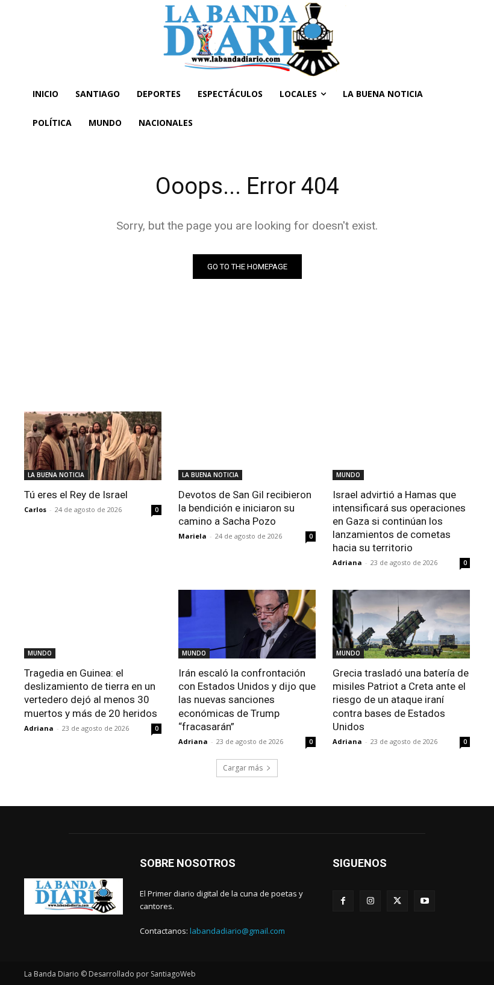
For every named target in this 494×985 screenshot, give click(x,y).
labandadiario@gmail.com (237, 930)
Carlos (35, 509)
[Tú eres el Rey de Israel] (92, 445)
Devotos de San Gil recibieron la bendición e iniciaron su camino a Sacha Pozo (244, 508)
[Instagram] (370, 901)
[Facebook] (343, 901)
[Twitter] (397, 901)
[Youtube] (424, 901)
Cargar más (243, 768)
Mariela (192, 535)
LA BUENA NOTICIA (56, 475)
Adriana (347, 562)
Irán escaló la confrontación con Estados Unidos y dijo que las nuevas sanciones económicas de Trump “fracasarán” (247, 699)
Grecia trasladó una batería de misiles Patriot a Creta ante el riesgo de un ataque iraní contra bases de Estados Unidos (401, 699)
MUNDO (348, 475)
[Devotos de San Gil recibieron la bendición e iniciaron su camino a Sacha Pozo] (247, 445)
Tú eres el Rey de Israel (76, 495)
